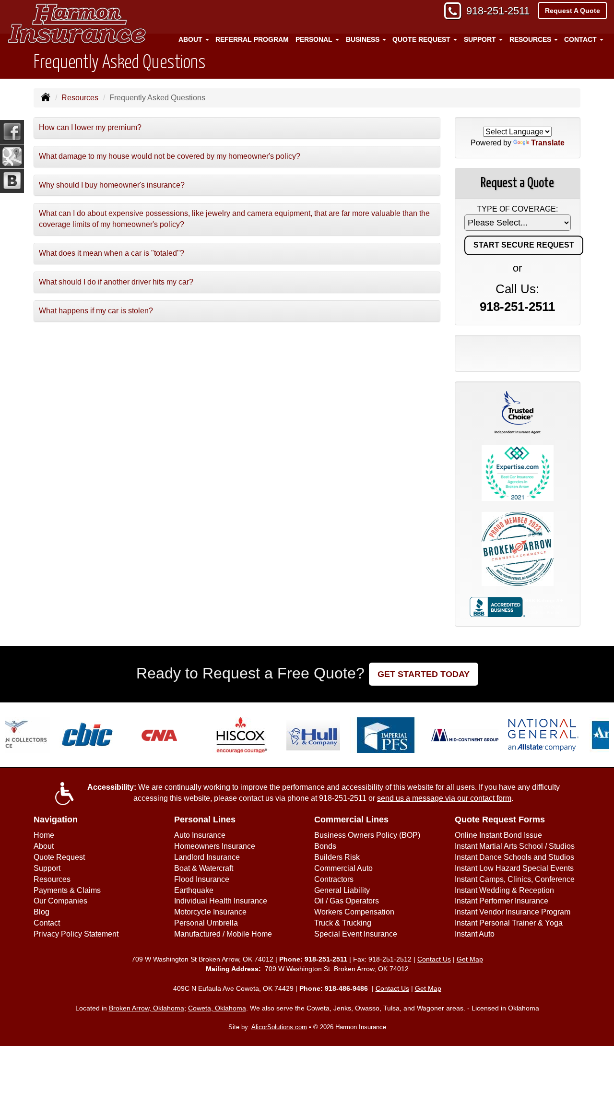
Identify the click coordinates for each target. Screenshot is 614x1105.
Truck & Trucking (342, 923)
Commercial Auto (343, 868)
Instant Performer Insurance (501, 901)
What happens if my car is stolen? (96, 311)
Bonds (325, 846)
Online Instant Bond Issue (498, 835)
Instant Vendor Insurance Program (512, 912)
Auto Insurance (199, 835)
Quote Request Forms (500, 819)
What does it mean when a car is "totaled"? (111, 253)
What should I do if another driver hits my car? (116, 282)
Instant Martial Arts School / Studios (515, 846)
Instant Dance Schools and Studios (514, 857)
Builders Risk (337, 857)
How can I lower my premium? (90, 127)
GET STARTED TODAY (424, 674)
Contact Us (434, 959)
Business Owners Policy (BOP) (367, 835)
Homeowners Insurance (214, 846)
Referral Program (252, 39)
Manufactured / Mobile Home (223, 934)
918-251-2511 (498, 11)
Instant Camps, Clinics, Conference (515, 879)
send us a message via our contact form (444, 798)
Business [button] (363, 39)
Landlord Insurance (207, 857)
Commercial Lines (351, 819)
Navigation (56, 819)
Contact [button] (581, 39)
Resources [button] (531, 39)
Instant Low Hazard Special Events (514, 868)
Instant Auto (475, 934)
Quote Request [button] (422, 39)
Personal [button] (314, 39)
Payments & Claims (67, 890)
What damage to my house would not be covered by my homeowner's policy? (169, 156)
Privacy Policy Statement (76, 934)
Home (44, 835)
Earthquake (193, 890)
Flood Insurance (201, 879)
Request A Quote (572, 10)
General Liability (342, 890)
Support (47, 868)
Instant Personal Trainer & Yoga (509, 923)
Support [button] (481, 39)
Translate (548, 143)
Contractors (334, 879)
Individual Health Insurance (220, 901)
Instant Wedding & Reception (504, 890)
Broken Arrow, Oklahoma (146, 1008)
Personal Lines (205, 819)
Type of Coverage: (517, 209)
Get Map (470, 959)
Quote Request (59, 857)
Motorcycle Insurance (210, 912)
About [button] (191, 39)
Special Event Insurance (355, 934)
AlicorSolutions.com (279, 1027)
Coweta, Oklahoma (217, 1008)
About (44, 846)
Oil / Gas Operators (346, 901)
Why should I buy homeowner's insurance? (112, 185)
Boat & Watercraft (203, 868)
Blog (41, 912)
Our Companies (60, 901)
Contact (47, 923)
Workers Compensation (354, 912)
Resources (79, 98)
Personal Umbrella (206, 923)
